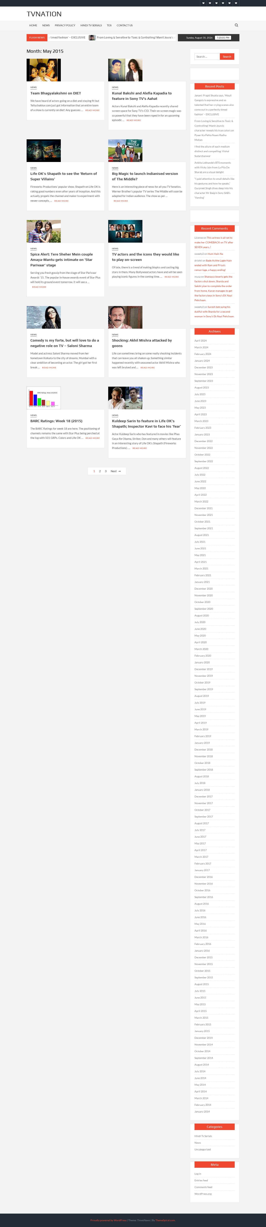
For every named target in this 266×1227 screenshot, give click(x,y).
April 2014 (201, 1091)
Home (33, 25)
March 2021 (201, 568)
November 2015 (204, 964)
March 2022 (201, 501)
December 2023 (204, 367)
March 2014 (201, 1098)
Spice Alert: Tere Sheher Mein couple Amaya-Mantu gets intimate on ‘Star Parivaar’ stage (61, 259)
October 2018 (202, 762)
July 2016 (200, 910)
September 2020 (204, 608)
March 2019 (201, 729)
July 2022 (200, 474)
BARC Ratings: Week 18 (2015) (56, 421)
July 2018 (200, 783)
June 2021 (200, 548)
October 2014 (202, 1051)
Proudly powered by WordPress (108, 1220)
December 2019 (204, 669)
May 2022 (200, 488)
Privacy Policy (65, 25)
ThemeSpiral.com (165, 1220)
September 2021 (204, 528)
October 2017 (202, 809)
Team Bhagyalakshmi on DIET (55, 93)
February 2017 (203, 863)
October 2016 (202, 890)
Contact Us (124, 25)
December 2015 (204, 957)
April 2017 (201, 850)
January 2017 (202, 870)
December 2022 (204, 441)
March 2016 (201, 937)
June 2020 (200, 628)
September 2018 (204, 769)
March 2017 (201, 856)
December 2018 (204, 749)
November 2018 (204, 756)
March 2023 (201, 421)
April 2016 (201, 930)
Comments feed (203, 1187)
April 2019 (201, 722)
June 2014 (200, 1078)
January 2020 (202, 662)
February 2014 (203, 1104)
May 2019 (200, 716)
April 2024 (201, 340)
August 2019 (202, 695)
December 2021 (204, 508)
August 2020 (202, 615)
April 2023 (201, 414)
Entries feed (201, 1180)
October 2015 (202, 970)
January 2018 (202, 789)
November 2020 (204, 595)
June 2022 (200, 481)
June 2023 (200, 400)
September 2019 (204, 689)
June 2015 (200, 997)
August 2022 (202, 467)
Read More (92, 110)
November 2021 (204, 514)
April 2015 (201, 1010)
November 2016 (204, 883)
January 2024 (202, 360)
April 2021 (201, 561)
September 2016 (204, 897)
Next (114, 471)
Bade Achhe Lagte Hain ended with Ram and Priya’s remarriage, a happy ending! (213, 265)
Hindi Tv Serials (91, 25)
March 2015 (201, 1017)
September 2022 (204, 461)
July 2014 (200, 1071)
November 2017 (204, 803)
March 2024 (201, 347)
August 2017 (202, 823)
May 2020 (200, 635)
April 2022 (201, 494)
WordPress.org (203, 1193)
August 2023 (202, 387)
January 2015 (202, 1031)
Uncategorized (203, 1149)
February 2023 (203, 427)
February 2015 (203, 1024)
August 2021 (202, 534)
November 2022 (204, 447)
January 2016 (202, 950)
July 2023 (200, 394)
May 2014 (200, 1084)
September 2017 (204, 816)
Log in (198, 1173)
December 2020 (204, 588)
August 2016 (202, 903)
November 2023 (204, 374)
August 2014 (202, 1064)
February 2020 (203, 655)
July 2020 (200, 622)
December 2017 (204, 796)
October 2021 (202, 521)
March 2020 (201, 648)
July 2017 (200, 829)
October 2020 (202, 602)
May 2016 (200, 923)
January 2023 (202, 434)
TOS (109, 25)
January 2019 (202, 742)
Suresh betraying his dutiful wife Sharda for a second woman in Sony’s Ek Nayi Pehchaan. (214, 311)
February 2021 (203, 575)
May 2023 (200, 407)
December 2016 (204, 876)
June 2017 (200, 836)
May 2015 (200, 1004)
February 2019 (203, 736)
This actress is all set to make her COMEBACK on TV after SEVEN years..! (214, 242)
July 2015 (200, 990)
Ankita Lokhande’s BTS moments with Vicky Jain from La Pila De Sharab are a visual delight (213, 167)
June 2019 (200, 709)
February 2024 (203, 353)
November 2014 (204, 1044)
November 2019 (204, 675)
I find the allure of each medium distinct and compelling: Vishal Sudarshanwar (212, 151)
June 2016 (200, 917)
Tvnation (44, 14)
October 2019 (202, 682)
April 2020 (201, 642)
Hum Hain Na (215, 253)
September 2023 (204, 380)
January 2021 (202, 581)
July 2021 (200, 541)
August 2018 (202, 776)
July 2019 (200, 702)
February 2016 (203, 943)
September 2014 (204, 1057)
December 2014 (204, 1037)
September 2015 (204, 977)
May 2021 (200, 555)
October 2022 (202, 454)
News (46, 25)
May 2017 (200, 843)
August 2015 (202, 984)
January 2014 (202, 1111)
